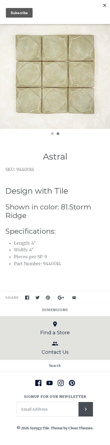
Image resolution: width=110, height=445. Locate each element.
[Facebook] (38, 383)
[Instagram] (61, 383)
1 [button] (52, 134)
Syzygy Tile (39, 428)
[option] (55, 74)
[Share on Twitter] (38, 298)
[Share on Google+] (61, 298)
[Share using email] (74, 298)
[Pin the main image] (48, 298)
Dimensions (55, 310)
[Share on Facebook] (27, 298)
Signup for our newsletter (55, 396)
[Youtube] (49, 383)
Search (55, 365)
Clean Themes (80, 428)
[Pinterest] (72, 383)
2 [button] (57, 134)
